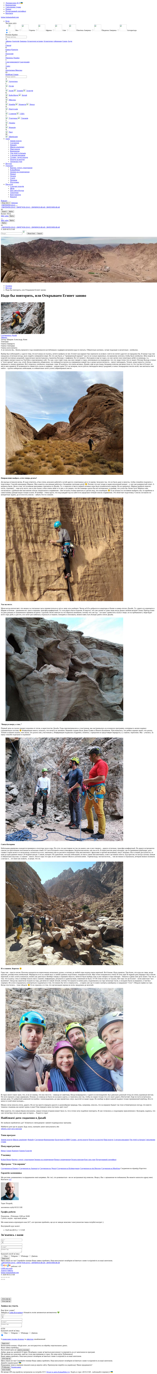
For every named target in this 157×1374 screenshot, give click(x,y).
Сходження (14, 143)
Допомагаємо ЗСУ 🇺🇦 (14, 3)
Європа (22, 1151)
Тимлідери (14, 193)
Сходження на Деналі (48, 1168)
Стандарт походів (17, 186)
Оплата (13, 176)
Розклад (4, 201)
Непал (3, 1151)
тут (10, 1179)
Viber (6, 1256)
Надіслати (5, 1258)
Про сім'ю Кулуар (17, 190)
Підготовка (14, 182)
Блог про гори (89, 1160)
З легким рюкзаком (17, 155)
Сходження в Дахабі (9, 335)
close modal (6, 1370)
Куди (7, 21)
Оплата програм (77, 1160)
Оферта (10, 1270)
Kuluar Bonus (6, 1160)
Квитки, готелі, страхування (21, 168)
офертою (30, 1339)
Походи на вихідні (17, 159)
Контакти (9, 13)
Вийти (12, 216)
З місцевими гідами (13, 7)
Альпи (8, 1151)
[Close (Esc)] (2, 1277)
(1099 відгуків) (7, 1268)
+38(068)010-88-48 (38, 207)
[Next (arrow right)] (4, 1279)
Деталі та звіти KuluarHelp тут (58, 1372)
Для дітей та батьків (18, 153)
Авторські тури (16, 161)
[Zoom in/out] (9, 1277)
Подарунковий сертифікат (16, 11)
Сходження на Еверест (10, 1168)
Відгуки (9, 164)
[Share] (4, 1277)
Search (4, 211)
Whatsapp (25, 1256)
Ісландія (28, 1151)
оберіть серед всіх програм (11, 1129)
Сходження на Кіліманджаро (68, 1168)
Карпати (15, 1151)
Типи (8, 139)
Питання (13, 180)
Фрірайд (13, 145)
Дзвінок (34, 1256)
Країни (15, 35)
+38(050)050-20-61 (8, 205)
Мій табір (5, 216)
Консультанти (15, 195)
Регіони (9, 35)
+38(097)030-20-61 (23, 207)
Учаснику (9, 166)
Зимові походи (16, 141)
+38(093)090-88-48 (52, 207)
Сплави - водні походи (19, 157)
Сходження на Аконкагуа (29, 1168)
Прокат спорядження (62, 1160)
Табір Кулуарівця (16, 1312)
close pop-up (6, 1299)
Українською (16, 1367)
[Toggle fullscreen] (6, 1277)
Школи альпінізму (17, 147)
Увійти (11, 211)
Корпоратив (15, 151)
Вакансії (13, 197)
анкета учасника (23, 1350)
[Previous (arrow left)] (2, 1279)
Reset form (31, 233)
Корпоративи (11, 5)
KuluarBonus (15, 170)
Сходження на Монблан (110, 1168)
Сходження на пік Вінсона (90, 1168)
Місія (12, 188)
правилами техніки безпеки (13, 1339)
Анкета (4, 1270)
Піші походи (15, 149)
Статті (12, 178)
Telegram (14, 1256)
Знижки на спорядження (19, 172)
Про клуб (9, 184)
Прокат (8, 9)
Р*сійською (6, 1367)
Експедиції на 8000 (62, 1140)
